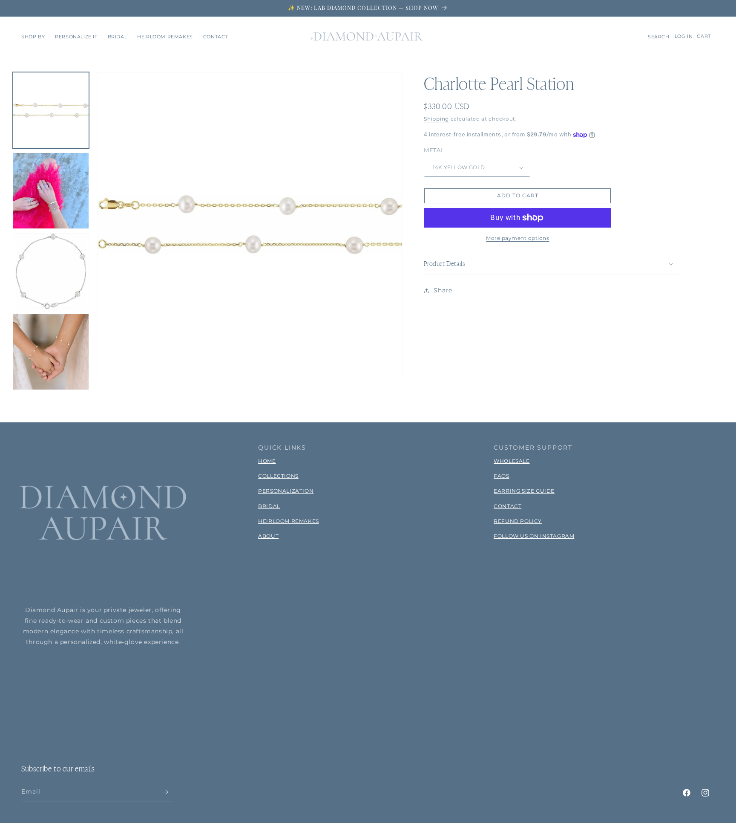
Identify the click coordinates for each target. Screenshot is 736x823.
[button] (33, 37)
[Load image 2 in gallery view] (51, 191)
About (268, 536)
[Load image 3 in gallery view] (51, 271)
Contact (507, 506)
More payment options (517, 238)
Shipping (436, 119)
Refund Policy (518, 521)
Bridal (269, 506)
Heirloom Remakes (288, 521)
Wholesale (511, 461)
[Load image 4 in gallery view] (51, 352)
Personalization (285, 491)
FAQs (501, 476)
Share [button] (443, 290)
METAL (434, 150)
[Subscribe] (164, 792)
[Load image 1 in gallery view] (51, 110)
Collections (278, 476)
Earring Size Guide (524, 491)
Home (267, 461)
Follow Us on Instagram (534, 536)
